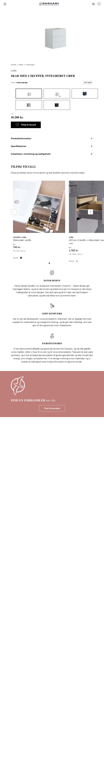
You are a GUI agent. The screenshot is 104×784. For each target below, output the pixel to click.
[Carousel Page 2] (52, 263)
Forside (14, 65)
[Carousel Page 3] (54, 263)
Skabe (21, 65)
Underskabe (30, 65)
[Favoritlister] (99, 4)
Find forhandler (52, 408)
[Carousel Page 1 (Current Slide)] (49, 263)
